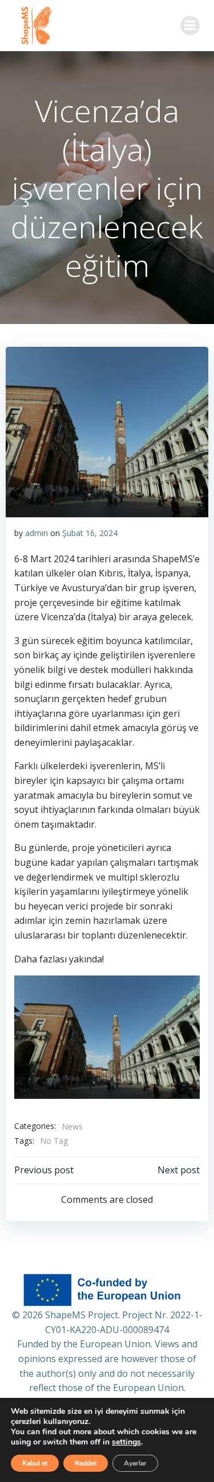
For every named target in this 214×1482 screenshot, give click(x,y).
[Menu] (190, 25)
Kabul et (34, 1463)
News (72, 1126)
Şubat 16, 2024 (90, 533)
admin (36, 533)
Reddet (85, 1463)
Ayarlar (135, 1463)
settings (126, 1442)
